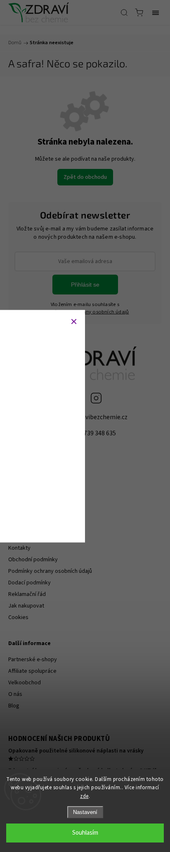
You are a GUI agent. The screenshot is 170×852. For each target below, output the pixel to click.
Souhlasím (85, 832)
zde (84, 796)
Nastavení (85, 812)
